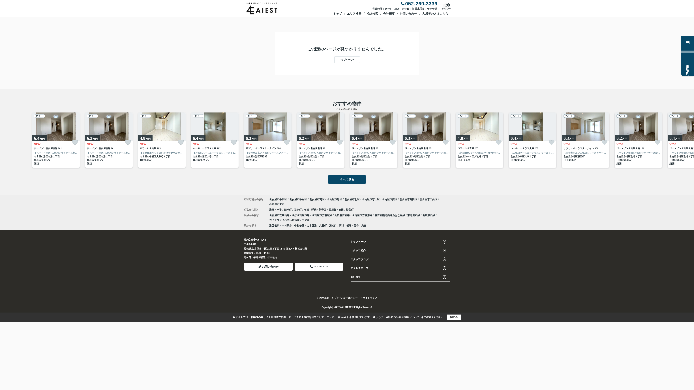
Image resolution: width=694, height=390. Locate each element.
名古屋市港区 (334, 199)
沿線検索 (372, 13)
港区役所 (274, 225)
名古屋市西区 (389, 199)
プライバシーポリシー (346, 297)
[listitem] (267, 140)
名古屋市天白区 (428, 199)
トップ (337, 13)
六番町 (323, 225)
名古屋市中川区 (278, 199)
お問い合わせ (408, 13)
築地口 (333, 225)
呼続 (314, 209)
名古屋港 (312, 225)
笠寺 (356, 225)
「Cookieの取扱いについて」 (407, 317)
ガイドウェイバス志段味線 (284, 220)
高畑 (341, 225)
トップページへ (347, 59)
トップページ (358, 241)
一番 (279, 209)
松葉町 (350, 209)
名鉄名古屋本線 (301, 215)
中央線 (306, 220)
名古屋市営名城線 (322, 215)
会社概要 (389, 13)
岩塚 (349, 225)
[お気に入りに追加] (75, 142)
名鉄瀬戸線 (429, 215)
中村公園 (299, 225)
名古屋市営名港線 (362, 215)
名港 (307, 209)
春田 (341, 209)
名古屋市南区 (317, 199)
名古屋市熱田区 (408, 199)
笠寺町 (298, 209)
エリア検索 (354, 13)
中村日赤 (287, 225)
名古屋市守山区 (371, 199)
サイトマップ (370, 297)
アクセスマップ (359, 268)
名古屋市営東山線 (279, 215)
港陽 (272, 209)
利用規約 (324, 297)
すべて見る (347, 179)
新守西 (323, 209)
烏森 (363, 225)
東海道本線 (414, 215)
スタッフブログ (359, 259)
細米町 (288, 209)
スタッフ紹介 (358, 250)
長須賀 (333, 209)
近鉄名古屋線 (342, 215)
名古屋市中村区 (298, 199)
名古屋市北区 (352, 199)
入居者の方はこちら (435, 13)
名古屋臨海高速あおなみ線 (390, 215)
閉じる (454, 317)
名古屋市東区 (276, 204)
